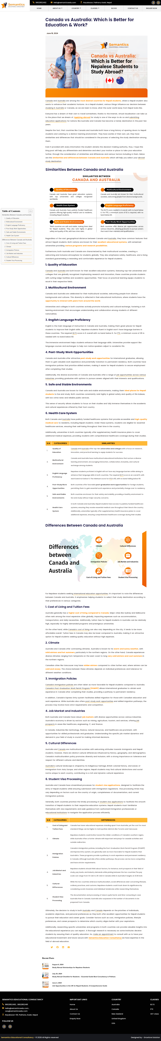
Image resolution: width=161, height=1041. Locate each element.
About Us (57, 8)
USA (113, 1023)
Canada (49, 101)
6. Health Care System (12, 235)
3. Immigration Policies (12, 250)
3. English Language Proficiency (15, 225)
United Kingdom (119, 1018)
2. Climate (8, 246)
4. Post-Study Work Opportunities (15, 229)
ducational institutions (57, 812)
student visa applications (111, 802)
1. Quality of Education (12, 218)
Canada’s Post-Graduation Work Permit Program (67, 688)
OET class (154, 1014)
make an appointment (103, 934)
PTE (118, 333)
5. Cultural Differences (12, 257)
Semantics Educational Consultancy (17, 1037)
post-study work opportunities (99, 701)
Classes (94, 8)
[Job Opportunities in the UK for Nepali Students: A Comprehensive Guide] (45, 987)
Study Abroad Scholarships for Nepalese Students (71, 967)
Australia (61, 101)
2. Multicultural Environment (13, 222)
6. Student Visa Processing (13, 260)
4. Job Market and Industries (14, 253)
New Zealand (117, 1014)
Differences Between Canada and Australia (17, 240)
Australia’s (50, 766)
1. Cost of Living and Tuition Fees (15, 243)
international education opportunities (90, 593)
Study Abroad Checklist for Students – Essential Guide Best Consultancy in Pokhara (83, 976)
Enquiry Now (151, 8)
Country (75, 8)
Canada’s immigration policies (59, 684)
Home (39, 8)
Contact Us (133, 8)
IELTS (75, 333)
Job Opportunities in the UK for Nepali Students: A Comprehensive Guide (79, 986)
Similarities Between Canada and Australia (16, 215)
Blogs (114, 8)
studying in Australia (54, 108)
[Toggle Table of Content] (29, 211)
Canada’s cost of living (78, 629)
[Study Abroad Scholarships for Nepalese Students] (45, 969)
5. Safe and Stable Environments (15, 232)
